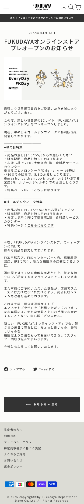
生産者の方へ (13, 429)
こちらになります (47, 190)
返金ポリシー (13, 466)
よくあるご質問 (15, 454)
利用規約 (10, 436)
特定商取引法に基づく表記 (22, 448)
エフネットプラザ (17, 308)
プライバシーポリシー (19, 442)
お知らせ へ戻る (45, 404)
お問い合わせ (13, 460)
